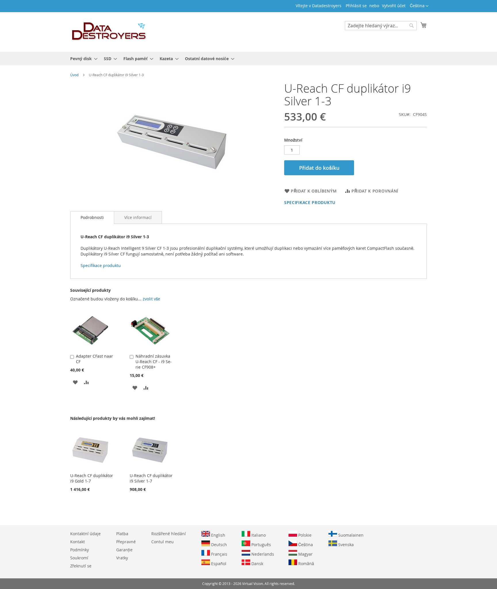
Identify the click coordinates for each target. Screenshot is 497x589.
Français (218, 554)
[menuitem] (82, 58)
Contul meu (162, 541)
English (217, 535)
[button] (419, 6)
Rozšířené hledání (168, 533)
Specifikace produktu (309, 202)
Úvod (74, 75)
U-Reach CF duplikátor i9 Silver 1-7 (151, 478)
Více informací (138, 217)
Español (218, 563)
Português (260, 544)
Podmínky (79, 549)
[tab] (92, 217)
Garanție (124, 549)
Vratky (122, 558)
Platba (122, 533)
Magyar (305, 554)
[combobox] (381, 25)
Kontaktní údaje (85, 533)
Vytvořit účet (394, 5)
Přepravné (126, 541)
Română (305, 563)
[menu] (248, 58)
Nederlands (262, 554)
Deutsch (218, 544)
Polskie (304, 535)
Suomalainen (350, 535)
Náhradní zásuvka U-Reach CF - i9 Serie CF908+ (153, 361)
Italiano (258, 535)
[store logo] (109, 32)
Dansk (256, 563)
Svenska (345, 544)
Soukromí (79, 558)
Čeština (305, 544)
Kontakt (77, 541)
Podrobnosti (92, 217)
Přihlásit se (356, 5)
